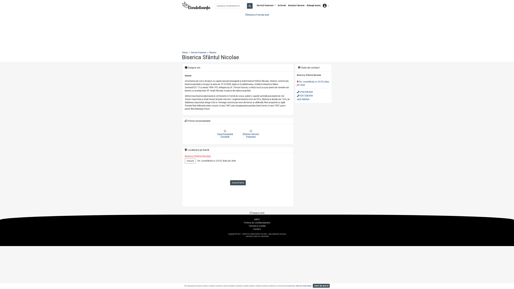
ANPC (257, 219)
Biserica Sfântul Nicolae (198, 156)
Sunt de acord (321, 285)
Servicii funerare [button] (265, 5)
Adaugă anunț (314, 5)
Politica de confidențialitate (257, 222)
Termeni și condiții (257, 226)
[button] (326, 6)
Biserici (212, 52)
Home (185, 52)
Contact (257, 229)
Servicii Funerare (198, 52)
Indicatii (190, 161)
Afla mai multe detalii (303, 286)
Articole (282, 5)
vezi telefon (303, 99)
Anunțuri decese (296, 5)
